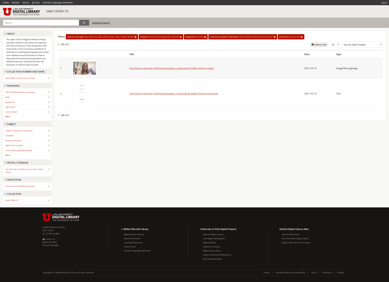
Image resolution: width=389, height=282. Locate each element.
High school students (14, 145)
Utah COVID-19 (57, 11)
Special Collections (132, 238)
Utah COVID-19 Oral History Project (20, 78)
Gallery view (320, 44)
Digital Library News (212, 250)
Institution (14, 179)
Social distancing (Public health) (18, 150)
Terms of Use (130, 246)
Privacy (266, 272)
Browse (15, 2)
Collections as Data (211, 246)
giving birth (10, 102)
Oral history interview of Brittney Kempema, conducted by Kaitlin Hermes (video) (171, 68)
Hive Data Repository (212, 258)
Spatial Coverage (17, 162)
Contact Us (50, 239)
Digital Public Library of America (296, 242)
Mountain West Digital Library (295, 238)
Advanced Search (101, 22)
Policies (340, 272)
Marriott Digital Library (213, 234)
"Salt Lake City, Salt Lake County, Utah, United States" (101, 37)
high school (10, 107)
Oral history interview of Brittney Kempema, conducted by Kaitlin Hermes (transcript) (173, 93)
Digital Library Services (134, 234)
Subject (11, 124)
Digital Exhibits (209, 242)
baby (7, 97)
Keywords (13, 85)
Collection (14, 193)
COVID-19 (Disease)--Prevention (19, 130)
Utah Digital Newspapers (214, 238)
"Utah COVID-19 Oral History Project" (242, 37)
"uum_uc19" (290, 37)
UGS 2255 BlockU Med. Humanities (20, 92)
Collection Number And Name (26, 71)
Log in (384, 2)
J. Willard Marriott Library (54, 227)
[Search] (84, 23)
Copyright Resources (133, 242)
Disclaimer (327, 272)
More (7, 116)
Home (6, 2)
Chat (37, 2)
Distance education (13, 140)
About (11, 33)
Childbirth (9, 135)
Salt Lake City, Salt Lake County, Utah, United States (24, 170)
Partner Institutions (291, 234)
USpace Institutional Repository (217, 254)
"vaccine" (195, 37)
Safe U (314, 272)
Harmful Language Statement (58, 2)
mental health (11, 112)
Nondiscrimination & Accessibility (291, 272)
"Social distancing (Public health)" (160, 37)
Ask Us (25, 2)
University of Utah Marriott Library (19, 186)
